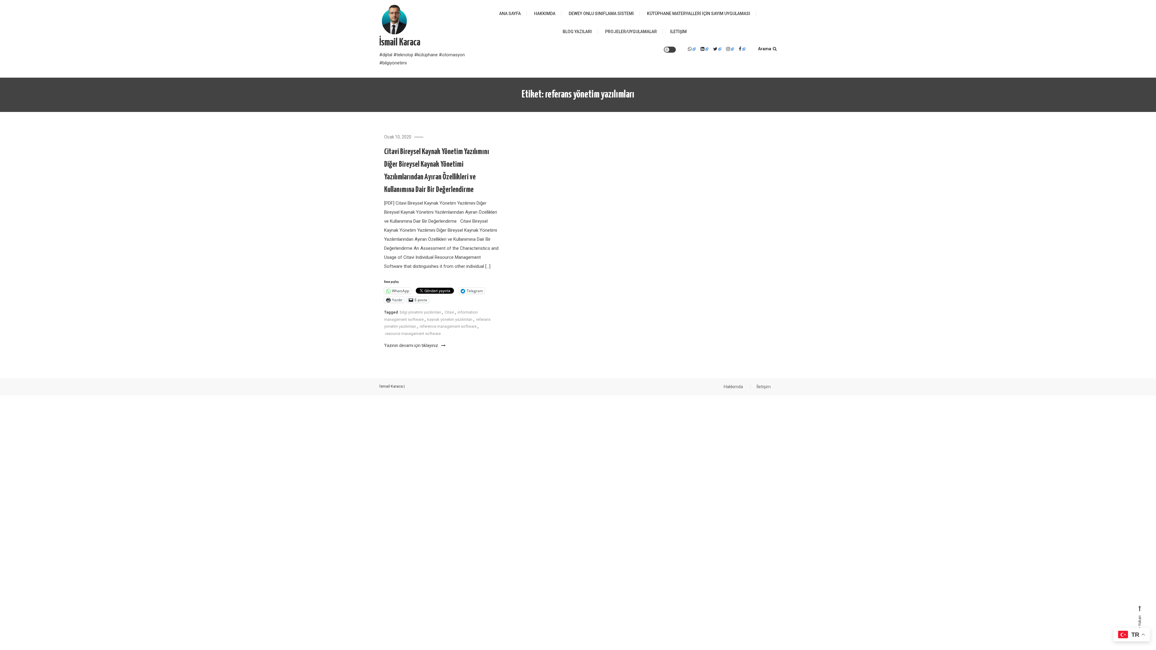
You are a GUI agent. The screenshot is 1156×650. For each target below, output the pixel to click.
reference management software (448, 326)
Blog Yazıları (577, 31)
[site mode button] (670, 50)
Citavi (449, 312)
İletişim (678, 31)
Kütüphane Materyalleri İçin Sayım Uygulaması (698, 13)
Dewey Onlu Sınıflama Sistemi (601, 13)
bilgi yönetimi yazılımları (420, 312)
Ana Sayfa (510, 13)
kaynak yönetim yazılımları (449, 319)
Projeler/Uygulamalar (631, 31)
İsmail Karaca (399, 43)
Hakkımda (544, 13)
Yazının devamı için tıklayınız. (412, 345)
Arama (764, 48)
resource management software (413, 333)
